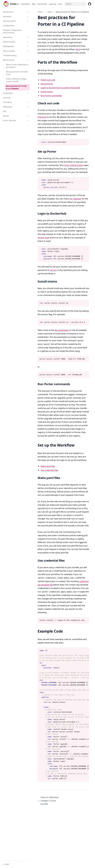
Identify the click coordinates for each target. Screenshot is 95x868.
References (7, 107)
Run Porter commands (51, 95)
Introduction (8, 12)
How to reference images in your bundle (16, 80)
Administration (9, 42)
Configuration (8, 25)
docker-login (43, 237)
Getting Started (9, 21)
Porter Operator (9, 120)
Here (77, 49)
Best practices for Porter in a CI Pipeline (16, 87)
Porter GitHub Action (73, 165)
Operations (7, 37)
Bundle (6, 116)
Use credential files (49, 470)
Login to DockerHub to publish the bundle (60, 87)
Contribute (7, 102)
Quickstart (7, 16)
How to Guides (9, 51)
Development (8, 46)
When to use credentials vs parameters (17, 65)
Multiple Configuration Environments (12, 31)
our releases (75, 198)
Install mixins (47, 91)
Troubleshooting (10, 55)
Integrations (8, 93)
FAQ (4, 111)
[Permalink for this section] (80, 62)
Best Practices (8, 60)
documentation (62, 330)
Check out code (48, 80)
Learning (6, 97)
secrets (53, 270)
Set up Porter (47, 83)
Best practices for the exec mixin (17, 73)
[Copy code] (86, 142)
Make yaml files (48, 466)
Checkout (42, 117)
